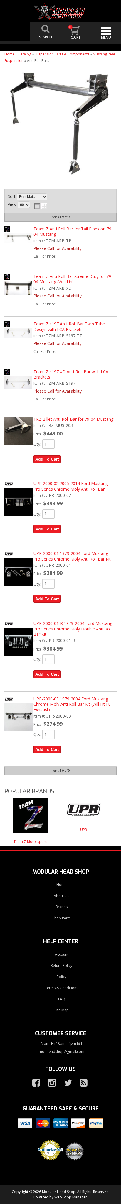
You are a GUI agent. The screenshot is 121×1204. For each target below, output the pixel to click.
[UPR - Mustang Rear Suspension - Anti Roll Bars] (83, 812)
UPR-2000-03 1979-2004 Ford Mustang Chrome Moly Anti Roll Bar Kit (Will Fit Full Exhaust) (72, 704)
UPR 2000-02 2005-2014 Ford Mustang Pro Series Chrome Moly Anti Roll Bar (70, 486)
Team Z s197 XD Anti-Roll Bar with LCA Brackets (70, 374)
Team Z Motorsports (31, 841)
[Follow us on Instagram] (49, 1083)
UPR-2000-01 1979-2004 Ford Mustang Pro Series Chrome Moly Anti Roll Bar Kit (72, 556)
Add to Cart (47, 459)
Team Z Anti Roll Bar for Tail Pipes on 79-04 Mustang (73, 231)
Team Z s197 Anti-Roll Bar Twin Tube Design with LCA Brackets (69, 326)
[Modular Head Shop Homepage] (60, 11)
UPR (83, 829)
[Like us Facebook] (33, 1083)
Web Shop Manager (70, 1197)
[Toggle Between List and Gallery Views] (40, 206)
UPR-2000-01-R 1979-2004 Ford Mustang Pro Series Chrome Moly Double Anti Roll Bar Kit (72, 628)
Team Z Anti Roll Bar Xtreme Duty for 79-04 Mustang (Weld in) (72, 278)
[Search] (45, 31)
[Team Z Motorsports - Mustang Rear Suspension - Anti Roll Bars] (30, 818)
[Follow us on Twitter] (65, 1083)
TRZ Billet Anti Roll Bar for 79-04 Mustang (73, 419)
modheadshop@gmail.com (61, 1051)
